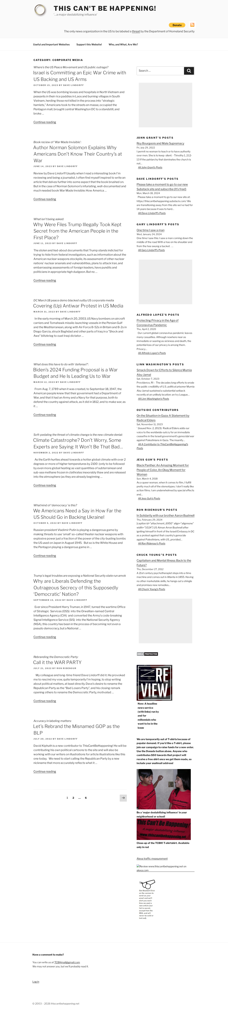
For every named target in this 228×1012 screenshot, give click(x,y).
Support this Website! (89, 44)
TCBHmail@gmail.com (67, 962)
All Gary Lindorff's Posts (151, 250)
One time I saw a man (150, 230)
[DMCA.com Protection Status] (147, 655)
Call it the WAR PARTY (57, 662)
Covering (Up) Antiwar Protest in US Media (78, 306)
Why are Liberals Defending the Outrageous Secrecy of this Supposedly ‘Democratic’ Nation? (75, 587)
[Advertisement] (165, 105)
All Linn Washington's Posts (153, 398)
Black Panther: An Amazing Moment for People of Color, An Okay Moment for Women (163, 470)
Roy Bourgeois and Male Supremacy (160, 143)
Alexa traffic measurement (152, 858)
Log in (35, 981)
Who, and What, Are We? (123, 44)
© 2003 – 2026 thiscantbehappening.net (55, 1003)
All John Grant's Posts (150, 167)
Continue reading (44, 122)
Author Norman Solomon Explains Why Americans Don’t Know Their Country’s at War (77, 154)
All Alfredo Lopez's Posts (152, 352)
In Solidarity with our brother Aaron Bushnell (166, 515)
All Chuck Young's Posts (151, 589)
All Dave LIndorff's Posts (152, 213)
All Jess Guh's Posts (149, 498)
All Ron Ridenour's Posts (151, 543)
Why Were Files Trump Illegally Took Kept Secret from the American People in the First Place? (77, 231)
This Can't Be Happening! (105, 8)
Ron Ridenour (66, 668)
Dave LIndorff (73, 85)
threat (136, 31)
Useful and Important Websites (51, 44)
